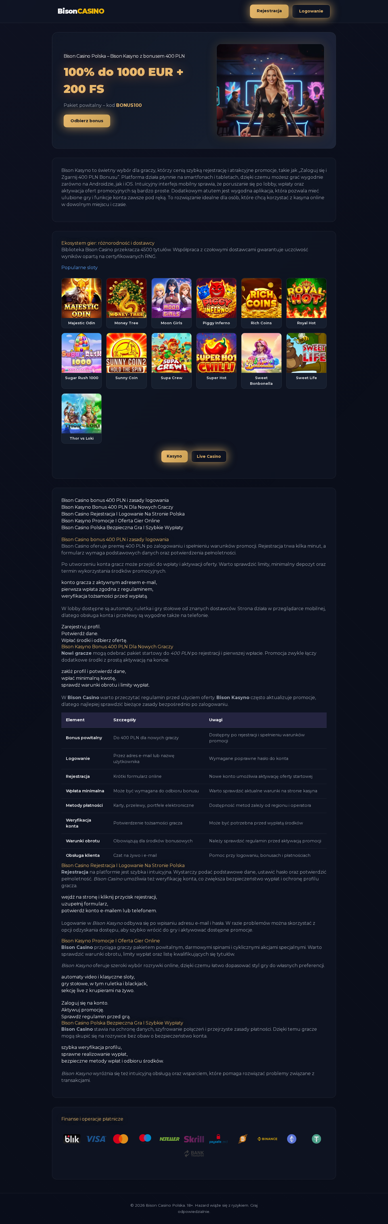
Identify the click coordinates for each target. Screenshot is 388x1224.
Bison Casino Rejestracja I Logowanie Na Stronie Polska (123, 514)
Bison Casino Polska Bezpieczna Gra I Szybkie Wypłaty (122, 527)
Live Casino (209, 456)
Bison (81, 11)
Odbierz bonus (86, 120)
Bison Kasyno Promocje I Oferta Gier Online (110, 520)
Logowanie (311, 11)
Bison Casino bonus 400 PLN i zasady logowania (115, 500)
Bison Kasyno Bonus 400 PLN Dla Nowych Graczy (117, 507)
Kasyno (174, 456)
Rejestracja (269, 10)
